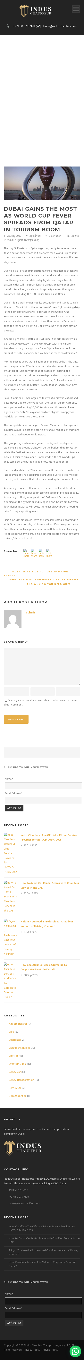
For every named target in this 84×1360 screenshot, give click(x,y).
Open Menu (76, 9)
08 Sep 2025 (31, 975)
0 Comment (56, 235)
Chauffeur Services (19, 1048)
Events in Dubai (17, 1064)
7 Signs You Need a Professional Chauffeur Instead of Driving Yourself (47, 924)
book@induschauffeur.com (24, 1203)
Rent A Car (15, 1088)
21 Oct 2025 (30, 845)
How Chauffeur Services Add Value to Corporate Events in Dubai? (44, 967)
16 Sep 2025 (30, 932)
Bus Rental (15, 1040)
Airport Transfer (24, 240)
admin (37, 235)
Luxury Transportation (21, 1080)
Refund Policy (50, 1350)
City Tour (14, 1056)
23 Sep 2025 (31, 893)
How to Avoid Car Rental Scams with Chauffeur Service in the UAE (44, 1240)
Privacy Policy (32, 1350)
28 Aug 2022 (14, 235)
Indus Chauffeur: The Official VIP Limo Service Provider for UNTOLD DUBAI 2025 (49, 837)
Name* (9, 779)
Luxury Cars (15, 1072)
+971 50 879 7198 (18, 1190)
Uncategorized (18, 1096)
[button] (75, 1351)
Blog (36, 240)
